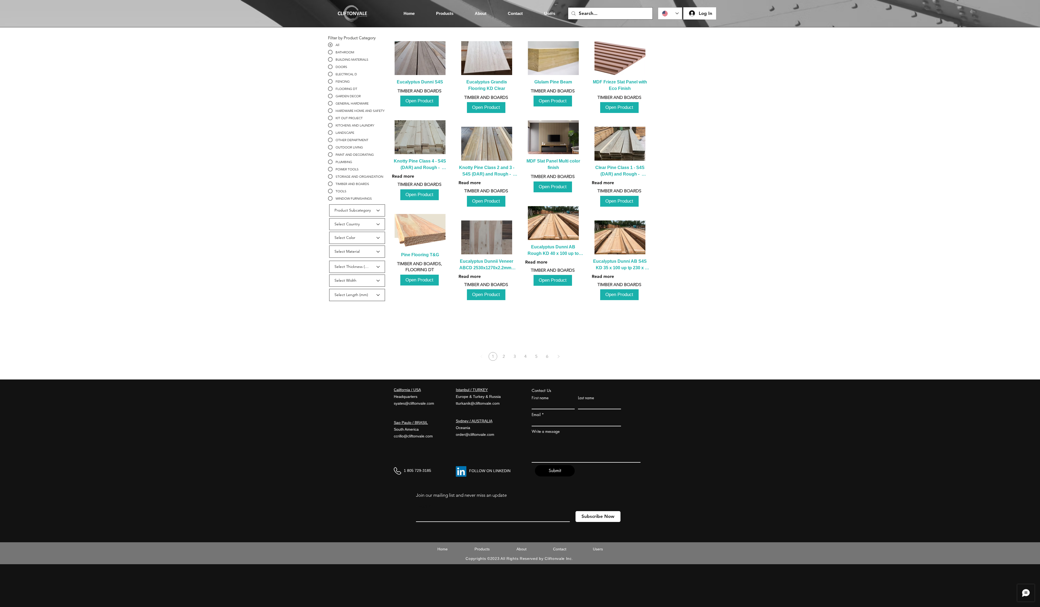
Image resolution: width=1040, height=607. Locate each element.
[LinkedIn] (461, 471)
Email (536, 415)
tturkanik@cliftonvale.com (478, 403)
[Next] (558, 356)
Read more (403, 176)
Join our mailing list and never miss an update (461, 495)
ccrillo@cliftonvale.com (413, 436)
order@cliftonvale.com (475, 434)
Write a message (546, 431)
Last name (586, 398)
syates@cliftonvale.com (414, 403)
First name (540, 398)
